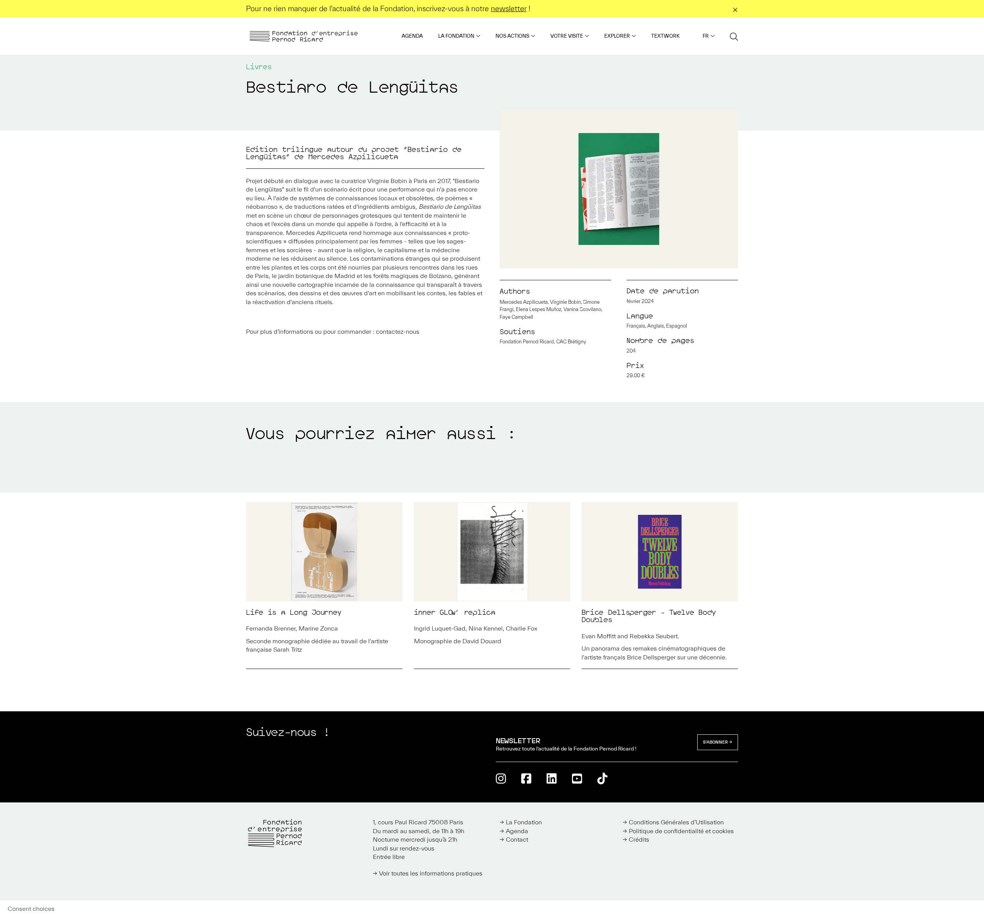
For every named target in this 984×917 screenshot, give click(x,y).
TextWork (665, 36)
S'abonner (715, 742)
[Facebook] (526, 778)
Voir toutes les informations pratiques (430, 873)
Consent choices (31, 908)
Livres (259, 66)
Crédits (639, 839)
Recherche (734, 36)
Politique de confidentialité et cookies (681, 830)
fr (706, 36)
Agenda (412, 36)
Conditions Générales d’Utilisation (676, 822)
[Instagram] (501, 778)
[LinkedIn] (552, 778)
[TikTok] (602, 778)
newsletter (509, 8)
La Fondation (456, 36)
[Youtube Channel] (577, 778)
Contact (517, 839)
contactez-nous (397, 331)
